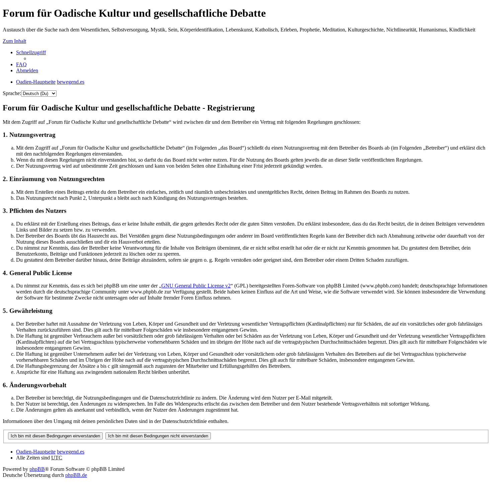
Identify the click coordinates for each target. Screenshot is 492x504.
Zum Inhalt (14, 41)
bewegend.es (70, 451)
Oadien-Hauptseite (36, 451)
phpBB (37, 469)
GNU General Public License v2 (196, 285)
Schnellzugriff (31, 52)
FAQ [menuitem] (21, 64)
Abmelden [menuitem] (27, 70)
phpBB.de (76, 475)
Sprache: (12, 93)
